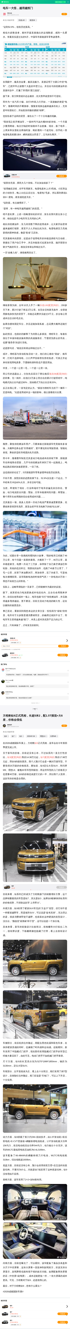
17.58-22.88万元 (16, 655)
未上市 (11, 1307)
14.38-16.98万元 (14, 1322)
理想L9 (42, 736)
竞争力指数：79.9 (15, 1316)
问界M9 (53, 736)
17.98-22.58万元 (14, 1313)
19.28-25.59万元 (14, 640)
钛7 (13, 736)
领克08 (32, 20)
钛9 (5, 736)
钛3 (20, 736)
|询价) (56, 305)
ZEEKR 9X (31, 736)
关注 (64, 14)
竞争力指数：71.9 (15, 1324)
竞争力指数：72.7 (15, 642)
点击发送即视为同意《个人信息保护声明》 (11, 649)
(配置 (50, 305)
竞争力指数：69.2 (15, 657)
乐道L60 (21, 20)
